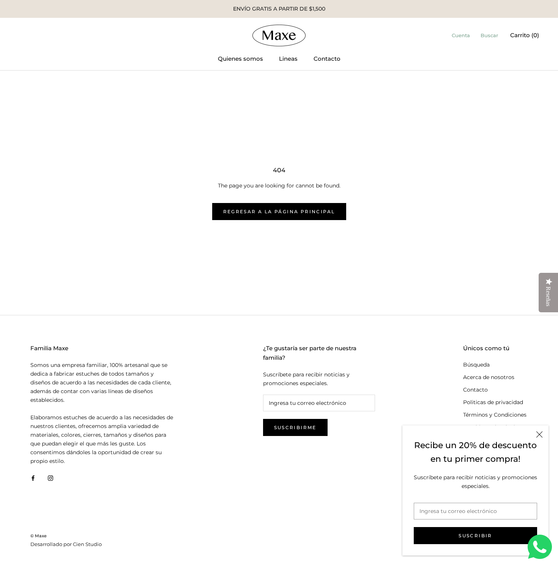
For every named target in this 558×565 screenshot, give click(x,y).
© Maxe (38, 535)
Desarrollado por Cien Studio (66, 544)
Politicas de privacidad (493, 402)
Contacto (327, 58)
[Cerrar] (539, 434)
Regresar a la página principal (279, 211)
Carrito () (524, 35)
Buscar (489, 35)
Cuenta (461, 35)
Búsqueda (476, 364)
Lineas (288, 58)
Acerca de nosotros (488, 377)
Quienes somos (240, 58)
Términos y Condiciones (494, 414)
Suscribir (475, 535)
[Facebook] (33, 477)
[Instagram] (50, 477)
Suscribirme (295, 427)
